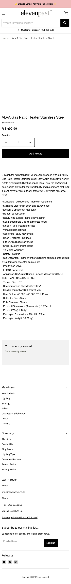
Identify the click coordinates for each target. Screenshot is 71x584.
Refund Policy (9, 464)
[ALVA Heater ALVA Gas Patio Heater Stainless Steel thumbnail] (7, 117)
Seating (6, 403)
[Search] (64, 23)
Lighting (6, 398)
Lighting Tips (8, 454)
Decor (5, 418)
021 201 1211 (47, 30)
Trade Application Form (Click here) (20, 517)
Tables (5, 408)
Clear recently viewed (16, 351)
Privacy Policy (9, 469)
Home (5, 38)
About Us (6, 439)
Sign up (50, 542)
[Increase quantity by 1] (30, 142)
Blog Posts (7, 449)
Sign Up (18, 511)
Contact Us (7, 444)
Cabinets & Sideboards (13, 413)
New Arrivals (8, 393)
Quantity (6, 135)
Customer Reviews (11, 459)
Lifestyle (6, 423)
